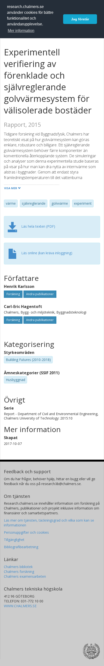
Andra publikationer (40, 294)
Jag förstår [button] (80, 19)
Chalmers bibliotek (18, 566)
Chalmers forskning (19, 571)
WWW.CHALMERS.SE (20, 606)
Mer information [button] (21, 31)
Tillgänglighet (14, 539)
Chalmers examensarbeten (25, 576)
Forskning (13, 294)
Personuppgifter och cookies (26, 532)
